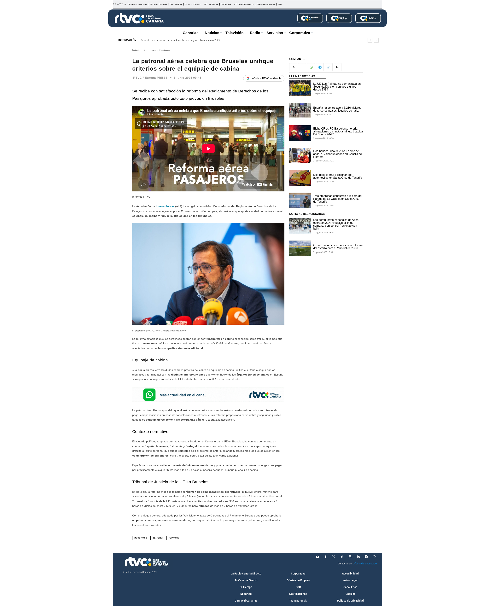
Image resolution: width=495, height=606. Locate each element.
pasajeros (140, 537)
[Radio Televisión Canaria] (139, 18)
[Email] (337, 67)
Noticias (149, 50)
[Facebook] (302, 67)
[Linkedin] (329, 67)
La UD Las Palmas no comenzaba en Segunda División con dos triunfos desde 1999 (337, 86)
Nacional (165, 50)
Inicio (136, 50)
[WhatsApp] (311, 67)
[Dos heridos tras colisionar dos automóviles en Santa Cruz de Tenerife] (300, 178)
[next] (376, 40)
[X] (293, 67)
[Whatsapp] (374, 557)
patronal (158, 537)
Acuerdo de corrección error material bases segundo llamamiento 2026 (180, 40)
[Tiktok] (342, 557)
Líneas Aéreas (165, 206)
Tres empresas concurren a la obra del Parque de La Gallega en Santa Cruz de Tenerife (337, 198)
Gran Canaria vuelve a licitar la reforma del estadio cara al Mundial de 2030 (338, 246)
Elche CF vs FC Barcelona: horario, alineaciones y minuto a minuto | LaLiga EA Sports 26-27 (338, 131)
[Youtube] (317, 557)
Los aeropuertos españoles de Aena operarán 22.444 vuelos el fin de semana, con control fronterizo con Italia (335, 224)
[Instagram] (350, 557)
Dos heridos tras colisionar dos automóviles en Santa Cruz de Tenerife (337, 176)
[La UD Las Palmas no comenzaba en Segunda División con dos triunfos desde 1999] (300, 88)
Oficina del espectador (365, 563)
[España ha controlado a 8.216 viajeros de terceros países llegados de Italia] (300, 110)
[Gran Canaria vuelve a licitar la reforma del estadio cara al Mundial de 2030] (300, 248)
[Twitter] (334, 557)
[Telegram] (320, 67)
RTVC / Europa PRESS (150, 77)
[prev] (370, 40)
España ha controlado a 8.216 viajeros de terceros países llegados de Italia (337, 109)
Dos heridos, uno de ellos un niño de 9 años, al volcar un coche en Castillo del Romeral (337, 153)
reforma (174, 537)
